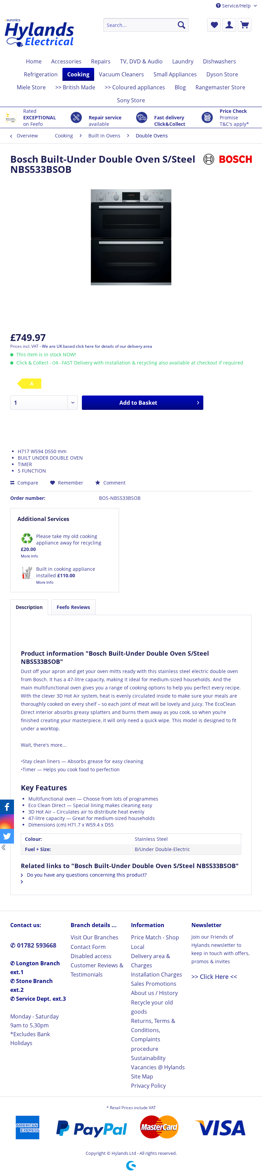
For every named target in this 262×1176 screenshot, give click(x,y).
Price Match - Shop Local (155, 942)
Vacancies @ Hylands (158, 1067)
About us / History (154, 993)
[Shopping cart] (244, 25)
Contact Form (88, 947)
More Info (29, 556)
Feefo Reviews (73, 607)
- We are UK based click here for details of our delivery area (96, 346)
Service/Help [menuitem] (236, 5)
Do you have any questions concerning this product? (86, 875)
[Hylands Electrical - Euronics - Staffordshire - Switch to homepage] (39, 34)
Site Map (142, 1076)
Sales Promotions (153, 983)
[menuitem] (146, 25)
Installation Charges (156, 974)
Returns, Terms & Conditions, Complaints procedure (153, 1035)
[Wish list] (214, 25)
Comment (114, 482)
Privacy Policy (148, 1085)
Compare (27, 482)
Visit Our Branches (94, 937)
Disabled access (91, 956)
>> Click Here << (214, 976)
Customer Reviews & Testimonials (97, 970)
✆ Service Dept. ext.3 (38, 998)
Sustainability (148, 1058)
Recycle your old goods (152, 1007)
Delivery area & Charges (150, 960)
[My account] (229, 25)
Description (29, 607)
